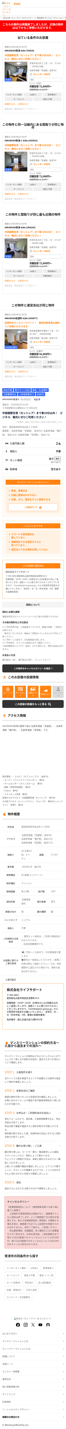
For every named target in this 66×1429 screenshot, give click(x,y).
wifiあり (34, 1267)
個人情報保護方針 (10, 1386)
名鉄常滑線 (27, 835)
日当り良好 (31, 1289)
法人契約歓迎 (44, 1282)
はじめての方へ (9, 1333)
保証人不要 (29, 1275)
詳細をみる (10, 103)
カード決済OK (13, 1282)
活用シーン (7, 1363)
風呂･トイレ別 (46, 1275)
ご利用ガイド (30, 507)
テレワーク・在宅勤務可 (18, 1297)
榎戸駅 (38, 838)
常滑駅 (38, 842)
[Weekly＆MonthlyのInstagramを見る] (26, 1325)
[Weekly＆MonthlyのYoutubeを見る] (40, 1325)
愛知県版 (17, 3)
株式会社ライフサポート (26, 108)
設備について (8, 1356)
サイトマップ (8, 1394)
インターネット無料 (16, 1267)
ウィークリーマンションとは (16, 1348)
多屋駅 (38, 835)
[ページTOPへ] (61, 1424)
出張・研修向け (14, 1289)
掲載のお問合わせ (10, 1416)
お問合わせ (23, 103)
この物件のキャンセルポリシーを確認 (32, 668)
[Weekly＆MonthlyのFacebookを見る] (18, 1325)
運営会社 (6, 1378)
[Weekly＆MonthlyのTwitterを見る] (33, 1324)
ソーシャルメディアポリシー (16, 1409)
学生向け (29, 1282)
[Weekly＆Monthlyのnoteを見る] (48, 1325)
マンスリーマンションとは (15, 1341)
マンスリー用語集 (10, 1371)
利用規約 (6, 1401)
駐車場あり (48, 1267)
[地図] (37, 399)
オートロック (13, 1275)
